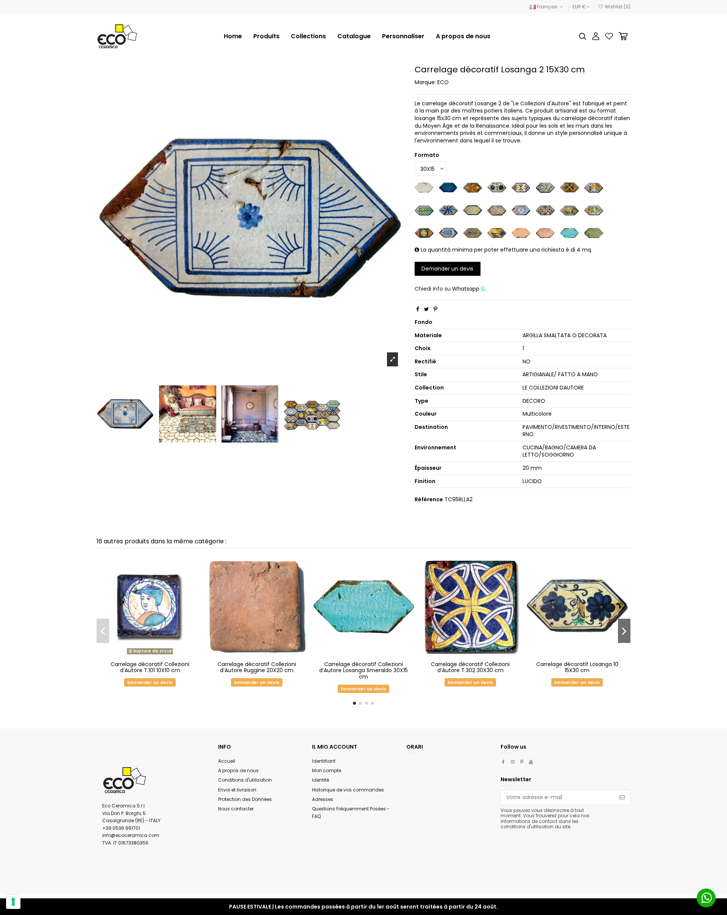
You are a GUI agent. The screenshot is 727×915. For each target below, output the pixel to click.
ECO (443, 82)
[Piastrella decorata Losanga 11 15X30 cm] (521, 187)
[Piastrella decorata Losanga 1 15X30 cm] (472, 187)
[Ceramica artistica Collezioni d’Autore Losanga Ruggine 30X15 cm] (545, 232)
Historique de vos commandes (348, 790)
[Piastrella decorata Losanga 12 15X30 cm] (545, 187)
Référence (429, 499)
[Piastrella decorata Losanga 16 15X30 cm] (448, 210)
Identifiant (323, 761)
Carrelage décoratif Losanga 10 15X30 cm (577, 667)
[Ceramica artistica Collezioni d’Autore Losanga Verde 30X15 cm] (593, 232)
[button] (308, 36)
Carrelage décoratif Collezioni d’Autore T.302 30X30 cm (470, 667)
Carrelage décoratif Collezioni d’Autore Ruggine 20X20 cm (256, 667)
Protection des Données (245, 799)
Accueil (226, 761)
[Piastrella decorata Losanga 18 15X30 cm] (496, 210)
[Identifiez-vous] (596, 36)
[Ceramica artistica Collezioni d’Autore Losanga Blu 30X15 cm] (448, 187)
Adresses (322, 799)
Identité (320, 780)
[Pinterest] (435, 309)
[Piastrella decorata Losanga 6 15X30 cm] (424, 232)
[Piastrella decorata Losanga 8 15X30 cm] (472, 232)
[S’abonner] (622, 797)
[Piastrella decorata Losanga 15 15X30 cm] (424, 210)
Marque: (425, 82)
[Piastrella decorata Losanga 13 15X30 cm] (569, 187)
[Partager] (417, 309)
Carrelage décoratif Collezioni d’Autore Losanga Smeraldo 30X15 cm (363, 670)
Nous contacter (236, 809)
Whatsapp (466, 288)
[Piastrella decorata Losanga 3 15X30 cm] (545, 210)
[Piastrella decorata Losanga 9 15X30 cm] (496, 232)
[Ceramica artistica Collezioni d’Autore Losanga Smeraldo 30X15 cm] (569, 232)
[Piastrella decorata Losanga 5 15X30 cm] (593, 210)
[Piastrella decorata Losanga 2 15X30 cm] (521, 210)
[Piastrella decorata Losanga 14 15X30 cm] (593, 187)
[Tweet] (426, 309)
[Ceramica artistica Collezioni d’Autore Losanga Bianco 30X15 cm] (424, 187)
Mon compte (326, 770)
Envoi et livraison (237, 790)
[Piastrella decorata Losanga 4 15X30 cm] (569, 210)
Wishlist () (617, 6)
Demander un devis (447, 268)
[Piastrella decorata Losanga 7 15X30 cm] (448, 232)
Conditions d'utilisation (245, 780)
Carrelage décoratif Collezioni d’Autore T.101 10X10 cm (150, 667)
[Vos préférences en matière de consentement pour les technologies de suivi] (13, 902)
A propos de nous (238, 770)
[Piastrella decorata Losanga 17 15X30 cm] (472, 210)
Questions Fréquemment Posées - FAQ (351, 813)
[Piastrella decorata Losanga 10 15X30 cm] (496, 187)
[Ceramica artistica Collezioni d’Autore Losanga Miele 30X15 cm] (521, 232)
